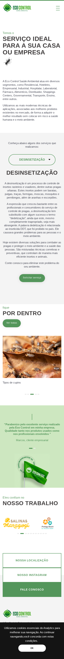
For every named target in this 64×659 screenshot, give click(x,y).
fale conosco (32, 589)
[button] (25, 394)
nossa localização (32, 560)
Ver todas (11, 323)
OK (32, 648)
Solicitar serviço (32, 277)
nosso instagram (32, 574)
